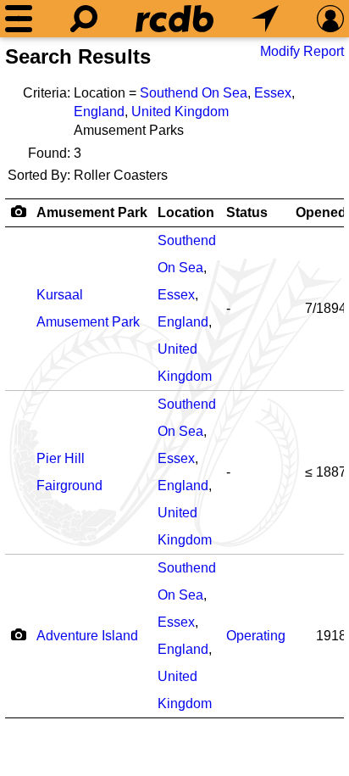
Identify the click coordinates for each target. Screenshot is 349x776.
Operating (255, 635)
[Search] (83, 18)
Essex (272, 93)
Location (186, 212)
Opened (321, 212)
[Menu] (18, 18)
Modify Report (302, 51)
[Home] (174, 18)
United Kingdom (180, 111)
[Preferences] (330, 18)
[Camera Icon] (18, 634)
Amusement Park (91, 212)
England (99, 111)
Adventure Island (87, 635)
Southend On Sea (193, 93)
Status (247, 212)
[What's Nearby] (265, 18)
